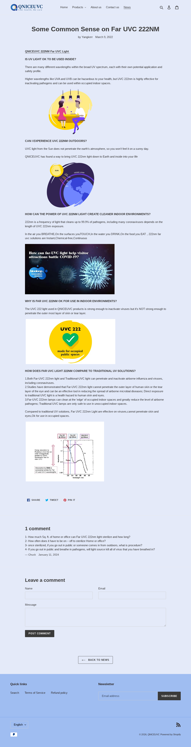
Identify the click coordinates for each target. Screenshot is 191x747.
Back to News (98, 660)
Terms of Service (35, 692)
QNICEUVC (154, 734)
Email (101, 588)
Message (30, 604)
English (18, 724)
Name (28, 588)
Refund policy (59, 692)
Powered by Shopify (170, 734)
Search (14, 692)
